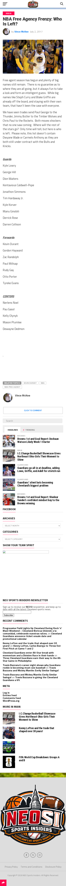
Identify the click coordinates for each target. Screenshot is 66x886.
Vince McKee (21, 31)
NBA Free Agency (12, 386)
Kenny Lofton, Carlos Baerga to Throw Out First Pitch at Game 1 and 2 (32, 647)
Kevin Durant (30, 382)
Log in (6, 692)
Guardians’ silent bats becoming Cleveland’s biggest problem (35, 484)
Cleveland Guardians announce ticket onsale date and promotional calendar (32, 636)
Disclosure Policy (53, 867)
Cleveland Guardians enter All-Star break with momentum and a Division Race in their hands (28, 654)
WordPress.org (11, 701)
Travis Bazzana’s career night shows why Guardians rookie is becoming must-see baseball (31, 666)
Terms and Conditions (31, 867)
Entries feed (10, 695)
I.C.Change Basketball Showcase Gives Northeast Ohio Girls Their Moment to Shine (39, 456)
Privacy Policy (11, 867)
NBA (43, 382)
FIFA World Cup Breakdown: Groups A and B (39, 759)
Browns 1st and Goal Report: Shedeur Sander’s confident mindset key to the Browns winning (38, 500)
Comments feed (12, 698)
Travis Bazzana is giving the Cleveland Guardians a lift (30, 678)
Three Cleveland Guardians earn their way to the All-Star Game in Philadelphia (32, 659)
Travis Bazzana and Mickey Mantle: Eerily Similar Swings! (31, 669)
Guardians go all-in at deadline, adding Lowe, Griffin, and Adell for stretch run (38, 469)
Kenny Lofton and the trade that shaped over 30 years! (36, 729)
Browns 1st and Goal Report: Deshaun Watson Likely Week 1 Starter (38, 440)
